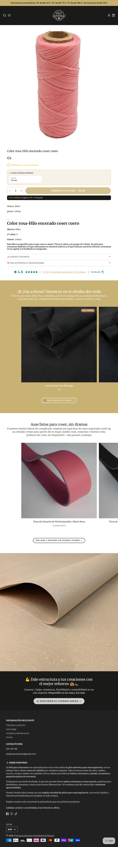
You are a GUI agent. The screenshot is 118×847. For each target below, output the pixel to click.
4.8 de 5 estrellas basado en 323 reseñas (64, 272)
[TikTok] (16, 813)
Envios (9, 737)
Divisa (9, 824)
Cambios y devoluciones (17, 733)
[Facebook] (7, 813)
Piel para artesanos (23, 835)
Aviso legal (11, 729)
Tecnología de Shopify (43, 835)
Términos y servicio (15, 725)
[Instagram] (11, 813)
